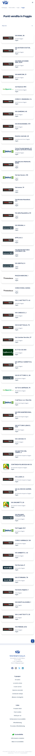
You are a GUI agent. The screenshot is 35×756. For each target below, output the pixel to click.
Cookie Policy (11, 752)
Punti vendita (17, 712)
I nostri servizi (17, 686)
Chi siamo (17, 679)
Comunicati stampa (17, 693)
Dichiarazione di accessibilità (17, 719)
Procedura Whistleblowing (17, 726)
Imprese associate (17, 690)
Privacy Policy (28, 751)
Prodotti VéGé (17, 708)
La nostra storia (17, 683)
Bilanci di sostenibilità (17, 741)
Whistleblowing (17, 722)
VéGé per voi (17, 715)
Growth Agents (24, 752)
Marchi (4, 26)
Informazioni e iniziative (17, 738)
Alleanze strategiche (17, 697)
